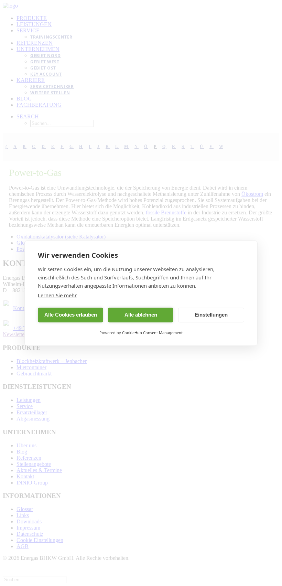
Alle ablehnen (140, 315)
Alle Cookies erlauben (70, 315)
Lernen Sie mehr (57, 295)
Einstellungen (211, 315)
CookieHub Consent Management (152, 332)
